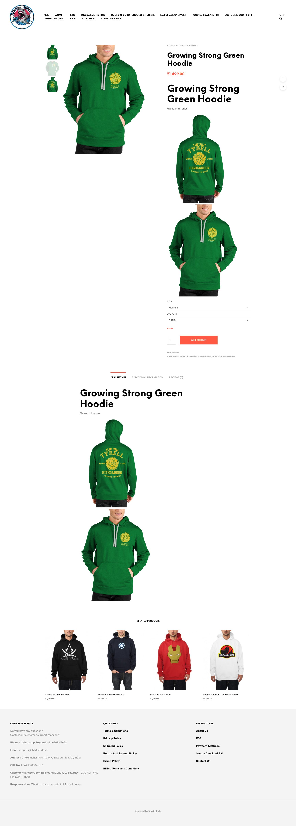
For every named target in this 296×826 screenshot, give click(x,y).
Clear (170, 328)
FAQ (198, 738)
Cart (73, 19)
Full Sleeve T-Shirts (93, 15)
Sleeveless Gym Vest (173, 15)
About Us (202, 730)
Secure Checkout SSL (209, 753)
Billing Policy (111, 760)
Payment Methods (208, 745)
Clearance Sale (111, 19)
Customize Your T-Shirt (240, 15)
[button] (281, 15)
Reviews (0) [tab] (176, 377)
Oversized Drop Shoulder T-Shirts (133, 15)
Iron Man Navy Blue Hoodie (111, 694)
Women (59, 15)
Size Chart (88, 19)
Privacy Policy (112, 738)
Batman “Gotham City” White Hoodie (220, 694)
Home (170, 46)
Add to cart (198, 340)
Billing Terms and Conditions (121, 768)
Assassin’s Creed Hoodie (57, 694)
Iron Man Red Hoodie (160, 694)
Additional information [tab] (147, 377)
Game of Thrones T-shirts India (195, 357)
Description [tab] (118, 377)
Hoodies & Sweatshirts (187, 46)
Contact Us (203, 760)
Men (46, 15)
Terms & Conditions (115, 730)
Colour (172, 314)
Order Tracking (54, 19)
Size (169, 302)
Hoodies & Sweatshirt (205, 15)
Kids (72, 15)
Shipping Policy (113, 745)
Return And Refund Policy (120, 753)
